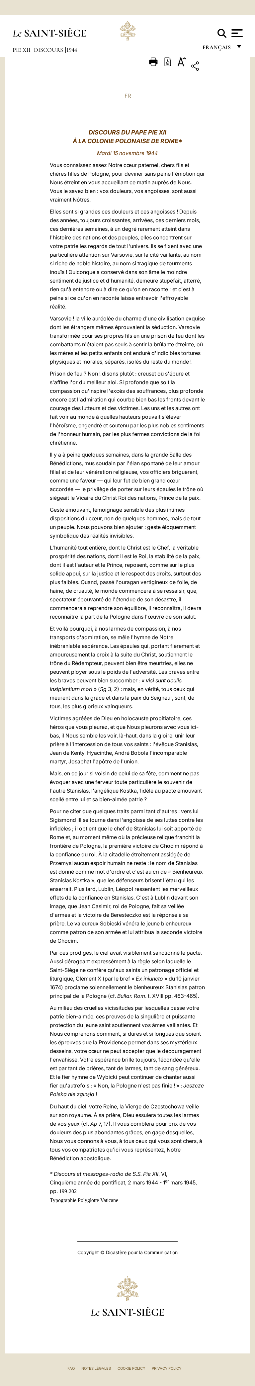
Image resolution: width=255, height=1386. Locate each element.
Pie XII (22, 49)
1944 (71, 49)
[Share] (215, 67)
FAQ (71, 1368)
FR (128, 95)
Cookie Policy (131, 1368)
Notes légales (96, 1368)
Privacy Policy (166, 1368)
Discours (49, 49)
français (217, 49)
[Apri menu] (236, 33)
